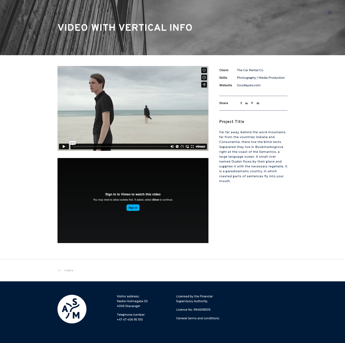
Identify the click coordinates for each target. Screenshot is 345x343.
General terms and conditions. (198, 318)
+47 (130, 319)
